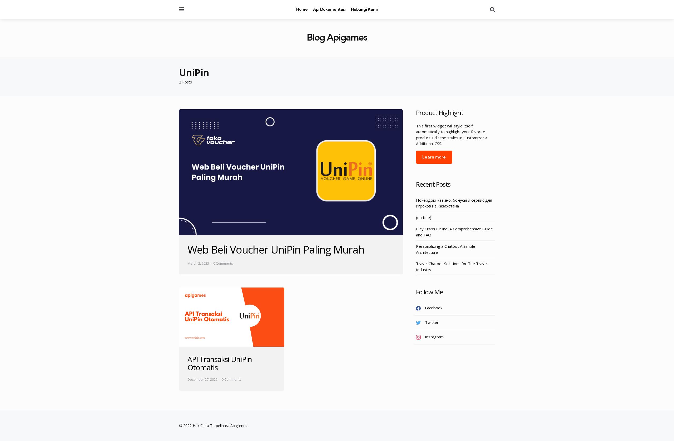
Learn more (434, 157)
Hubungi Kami (364, 9)
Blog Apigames (337, 37)
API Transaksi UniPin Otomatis (219, 363)
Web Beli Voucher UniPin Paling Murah (275, 249)
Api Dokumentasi (329, 9)
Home (302, 9)
